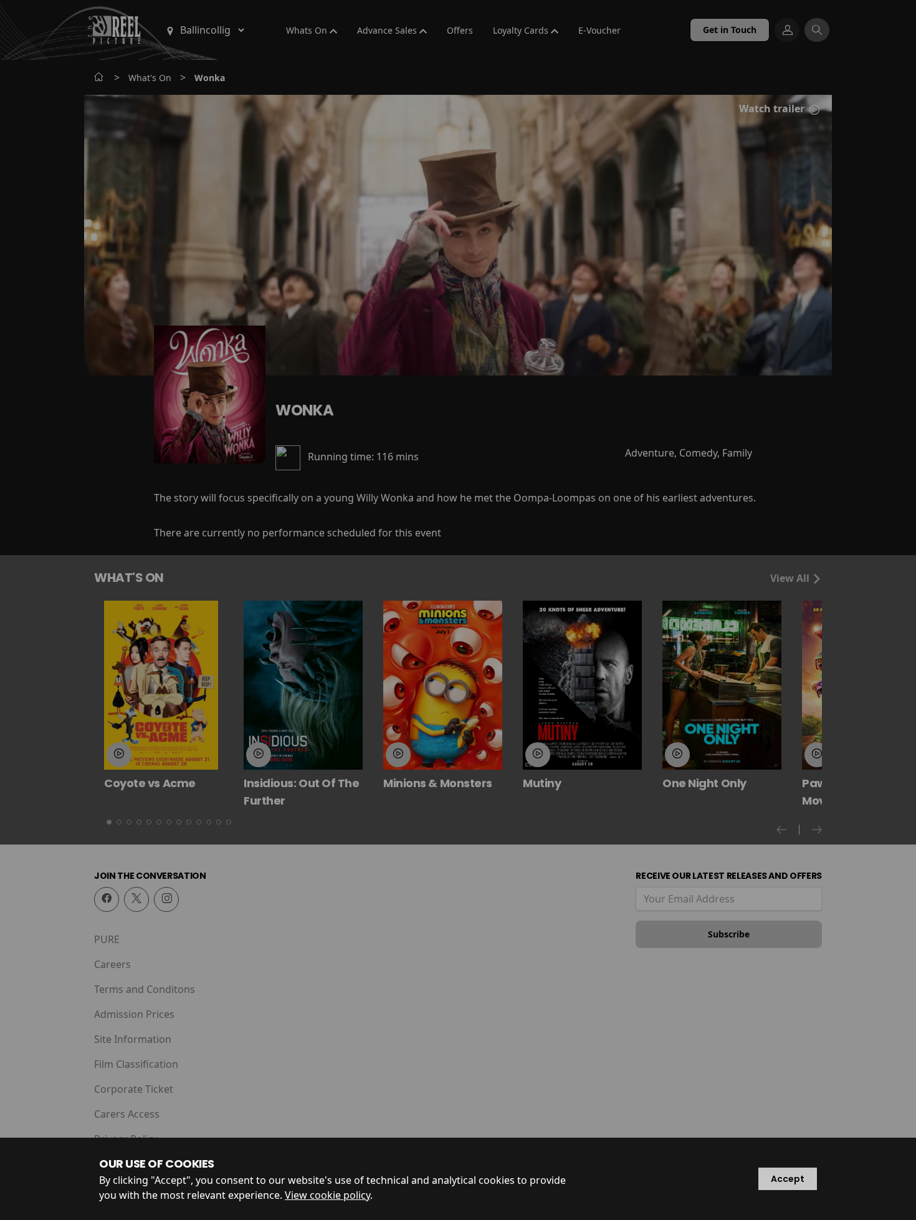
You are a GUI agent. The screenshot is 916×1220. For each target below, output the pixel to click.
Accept (787, 1179)
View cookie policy (327, 1195)
